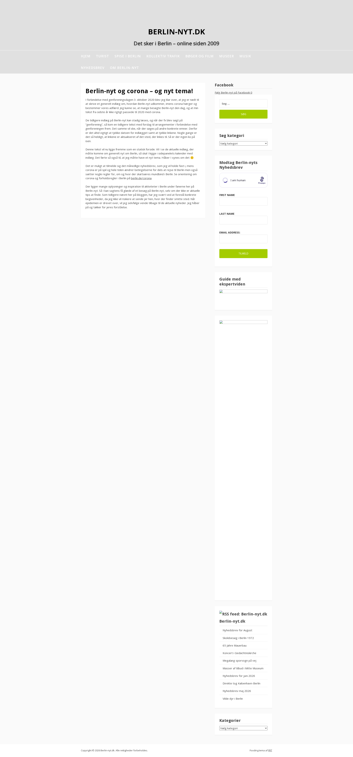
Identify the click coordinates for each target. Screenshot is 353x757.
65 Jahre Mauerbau (235, 645)
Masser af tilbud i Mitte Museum (243, 668)
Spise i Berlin (128, 56)
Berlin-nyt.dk (176, 31)
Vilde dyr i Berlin (233, 698)
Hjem (85, 56)
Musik (245, 56)
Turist (102, 56)
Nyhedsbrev (92, 67)
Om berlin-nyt (124, 67)
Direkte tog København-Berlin (241, 683)
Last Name (226, 213)
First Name (227, 195)
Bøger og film (199, 56)
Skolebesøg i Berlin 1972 (238, 638)
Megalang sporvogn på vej (239, 660)
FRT (270, 750)
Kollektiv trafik (163, 56)
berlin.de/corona (141, 178)
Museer (226, 56)
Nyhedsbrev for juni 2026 (239, 676)
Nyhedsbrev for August (237, 630)
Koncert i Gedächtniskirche (239, 653)
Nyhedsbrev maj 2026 (237, 691)
